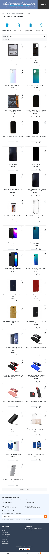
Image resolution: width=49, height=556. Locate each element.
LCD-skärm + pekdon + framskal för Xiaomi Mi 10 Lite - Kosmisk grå (13, 163)
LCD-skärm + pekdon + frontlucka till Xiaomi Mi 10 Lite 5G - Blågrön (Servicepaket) (36, 111)
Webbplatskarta (5, 543)
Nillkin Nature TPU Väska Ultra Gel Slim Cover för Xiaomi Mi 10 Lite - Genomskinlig (36, 269)
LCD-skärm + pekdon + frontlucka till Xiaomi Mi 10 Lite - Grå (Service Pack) (36, 190)
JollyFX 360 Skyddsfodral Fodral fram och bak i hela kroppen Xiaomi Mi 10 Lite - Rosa (13, 402)
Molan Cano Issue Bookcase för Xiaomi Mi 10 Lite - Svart (36, 322)
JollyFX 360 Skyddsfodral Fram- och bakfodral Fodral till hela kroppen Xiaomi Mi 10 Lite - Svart (36, 348)
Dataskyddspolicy (6, 534)
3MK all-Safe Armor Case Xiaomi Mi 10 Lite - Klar (13, 479)
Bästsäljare (4, 539)
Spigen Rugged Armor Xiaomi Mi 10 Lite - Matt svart (13, 243)
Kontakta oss (5, 541)
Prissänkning (5, 536)
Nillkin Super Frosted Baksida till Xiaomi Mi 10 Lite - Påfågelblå (35, 243)
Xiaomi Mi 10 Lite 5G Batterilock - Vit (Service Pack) (35, 59)
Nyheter (4, 537)
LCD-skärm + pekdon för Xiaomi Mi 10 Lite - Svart (13, 190)
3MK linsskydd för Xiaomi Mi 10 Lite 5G (13, 454)
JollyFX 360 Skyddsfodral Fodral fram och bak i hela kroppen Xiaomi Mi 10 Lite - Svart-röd (13, 376)
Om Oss (4, 530)
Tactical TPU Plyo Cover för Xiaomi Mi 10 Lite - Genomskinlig (36, 216)
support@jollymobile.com (32, 530)
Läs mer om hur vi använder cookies (22, 5)
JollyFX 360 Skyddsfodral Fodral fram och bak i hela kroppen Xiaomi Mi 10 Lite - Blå (36, 376)
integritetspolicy (12, 5)
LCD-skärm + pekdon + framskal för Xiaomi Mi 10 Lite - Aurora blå (36, 163)
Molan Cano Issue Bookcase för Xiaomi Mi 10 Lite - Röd (36, 295)
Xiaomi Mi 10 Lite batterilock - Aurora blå (35, 85)
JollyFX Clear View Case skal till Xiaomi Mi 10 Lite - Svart (13, 428)
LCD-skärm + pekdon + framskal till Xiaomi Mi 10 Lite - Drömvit (36, 137)
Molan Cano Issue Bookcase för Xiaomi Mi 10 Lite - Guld (13, 322)
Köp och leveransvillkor (7, 528)
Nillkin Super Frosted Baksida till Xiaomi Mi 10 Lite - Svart (13, 269)
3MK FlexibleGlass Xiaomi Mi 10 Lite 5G (36, 454)
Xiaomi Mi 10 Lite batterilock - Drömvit (13, 85)
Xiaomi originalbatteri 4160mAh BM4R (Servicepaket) (13, 111)
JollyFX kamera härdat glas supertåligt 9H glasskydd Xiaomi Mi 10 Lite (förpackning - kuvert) (13, 349)
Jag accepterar (43, 4)
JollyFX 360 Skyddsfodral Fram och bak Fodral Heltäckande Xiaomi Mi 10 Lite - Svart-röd (36, 402)
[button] (17, 553)
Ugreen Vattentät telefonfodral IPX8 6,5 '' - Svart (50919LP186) (13, 216)
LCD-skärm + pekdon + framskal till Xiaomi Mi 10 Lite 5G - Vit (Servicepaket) (13, 137)
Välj (10, 36)
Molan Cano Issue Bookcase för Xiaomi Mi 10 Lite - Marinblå (13, 295)
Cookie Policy (5, 532)
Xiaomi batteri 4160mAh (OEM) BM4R (13, 58)
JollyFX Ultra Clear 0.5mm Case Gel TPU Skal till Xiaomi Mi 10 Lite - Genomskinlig (36, 428)
